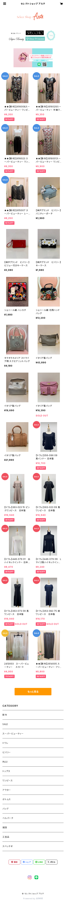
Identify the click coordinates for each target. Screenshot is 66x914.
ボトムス (6, 799)
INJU (5, 761)
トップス (6, 771)
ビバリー (6, 752)
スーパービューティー (13, 733)
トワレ (5, 743)
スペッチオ (7, 846)
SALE (5, 724)
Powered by (29, 898)
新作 (4, 714)
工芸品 (5, 837)
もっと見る (33, 691)
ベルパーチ (7, 818)
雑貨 (4, 827)
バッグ (5, 808)
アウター (6, 790)
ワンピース (7, 780)
